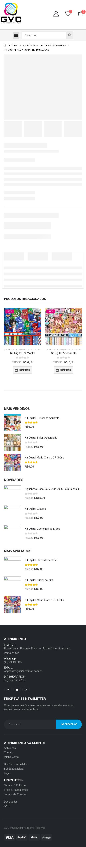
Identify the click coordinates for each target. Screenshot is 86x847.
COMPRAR (24, 370)
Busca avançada (13, 768)
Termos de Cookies (15, 794)
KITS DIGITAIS (34, 350)
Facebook (8, 689)
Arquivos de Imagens (15, 350)
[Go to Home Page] (5, 45)
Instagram (26, 689)
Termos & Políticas (15, 785)
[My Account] (56, 13)
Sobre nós (10, 748)
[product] (12, 422)
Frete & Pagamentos (16, 789)
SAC (6, 806)
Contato (8, 752)
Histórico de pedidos (16, 764)
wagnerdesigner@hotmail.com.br (23, 671)
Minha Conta (11, 756)
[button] (16, 35)
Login (7, 773)
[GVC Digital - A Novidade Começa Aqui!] (11, 13)
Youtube (17, 689)
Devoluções (11, 801)
